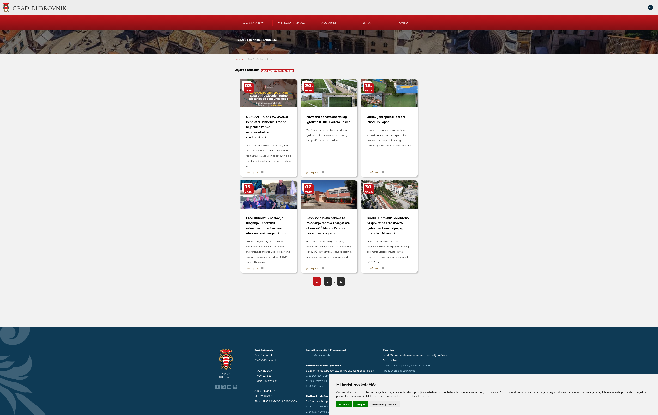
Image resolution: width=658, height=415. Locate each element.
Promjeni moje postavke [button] (384, 404)
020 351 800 (264, 370)
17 (341, 281)
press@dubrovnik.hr (320, 355)
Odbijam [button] (360, 404)
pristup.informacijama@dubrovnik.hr (329, 411)
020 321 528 (264, 375)
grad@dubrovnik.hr (267, 380)
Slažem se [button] (344, 404)
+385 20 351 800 (317, 385)
